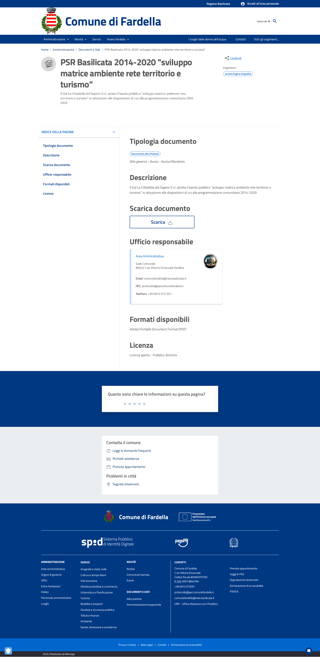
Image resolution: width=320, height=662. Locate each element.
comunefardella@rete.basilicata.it (194, 598)
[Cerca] (275, 21)
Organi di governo (51, 575)
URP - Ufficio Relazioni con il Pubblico (196, 604)
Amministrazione (63, 49)
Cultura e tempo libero (93, 575)
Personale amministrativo (56, 598)
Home (45, 49)
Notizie (131, 569)
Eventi (130, 580)
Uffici (44, 580)
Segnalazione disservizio (244, 580)
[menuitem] (207, 39)
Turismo (85, 598)
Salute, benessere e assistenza (99, 627)
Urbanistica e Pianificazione (97, 592)
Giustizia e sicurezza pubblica (97, 610)
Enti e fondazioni (50, 586)
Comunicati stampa (138, 575)
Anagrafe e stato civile (93, 569)
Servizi (85, 562)
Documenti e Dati (89, 49)
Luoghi (45, 604)
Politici (45, 592)
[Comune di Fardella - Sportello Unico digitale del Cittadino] (51, 20)
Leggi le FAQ (237, 574)
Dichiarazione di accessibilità (246, 586)
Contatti (180, 562)
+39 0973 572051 (184, 586)
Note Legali (147, 645)
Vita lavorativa (89, 581)
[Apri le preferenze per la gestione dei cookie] (9, 651)
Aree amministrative (53, 569)
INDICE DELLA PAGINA (57, 131)
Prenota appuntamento (243, 568)
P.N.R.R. (234, 591)
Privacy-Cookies (127, 645)
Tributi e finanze (90, 615)
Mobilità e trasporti (92, 604)
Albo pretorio (134, 599)
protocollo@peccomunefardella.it (194, 592)
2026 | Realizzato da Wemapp (59, 654)
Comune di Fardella (113, 21)
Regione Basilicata (218, 3)
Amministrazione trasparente (144, 604)
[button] (260, 4)
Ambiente (86, 621)
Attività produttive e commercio (99, 586)
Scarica (158, 222)
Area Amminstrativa (150, 256)
